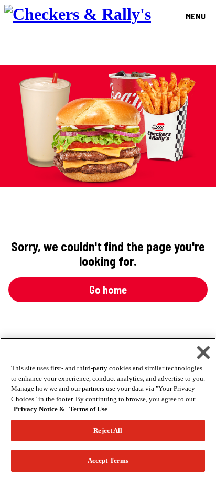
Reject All (107, 430)
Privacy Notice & (40, 409)
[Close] (203, 352)
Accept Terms (108, 460)
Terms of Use (88, 409)
